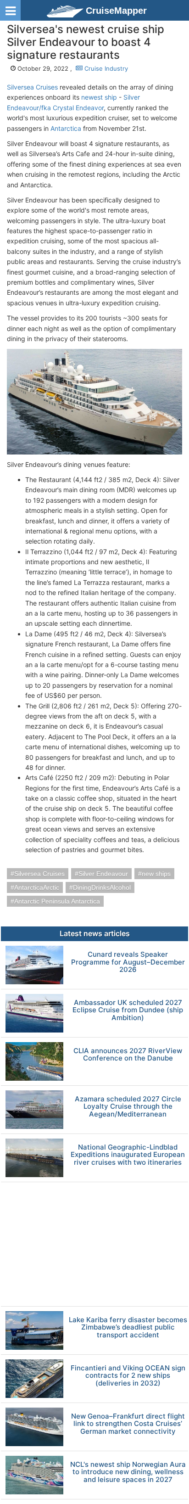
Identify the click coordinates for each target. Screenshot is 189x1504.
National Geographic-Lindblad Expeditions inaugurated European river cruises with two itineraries (128, 1155)
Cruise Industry (105, 68)
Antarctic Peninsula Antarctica (57, 901)
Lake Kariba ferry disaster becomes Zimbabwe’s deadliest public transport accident (128, 1327)
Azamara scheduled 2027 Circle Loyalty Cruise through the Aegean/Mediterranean (128, 1106)
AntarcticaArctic (36, 887)
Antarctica (65, 128)
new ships (156, 873)
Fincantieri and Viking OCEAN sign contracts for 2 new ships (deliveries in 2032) (128, 1375)
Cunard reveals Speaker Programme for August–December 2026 (128, 962)
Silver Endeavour (103, 873)
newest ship (99, 97)
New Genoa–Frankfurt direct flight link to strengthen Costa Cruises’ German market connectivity (128, 1424)
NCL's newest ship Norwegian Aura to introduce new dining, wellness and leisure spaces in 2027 (128, 1472)
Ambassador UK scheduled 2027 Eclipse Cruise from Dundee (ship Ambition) (127, 1010)
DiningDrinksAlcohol (102, 887)
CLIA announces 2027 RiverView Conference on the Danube (127, 1054)
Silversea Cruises (32, 87)
